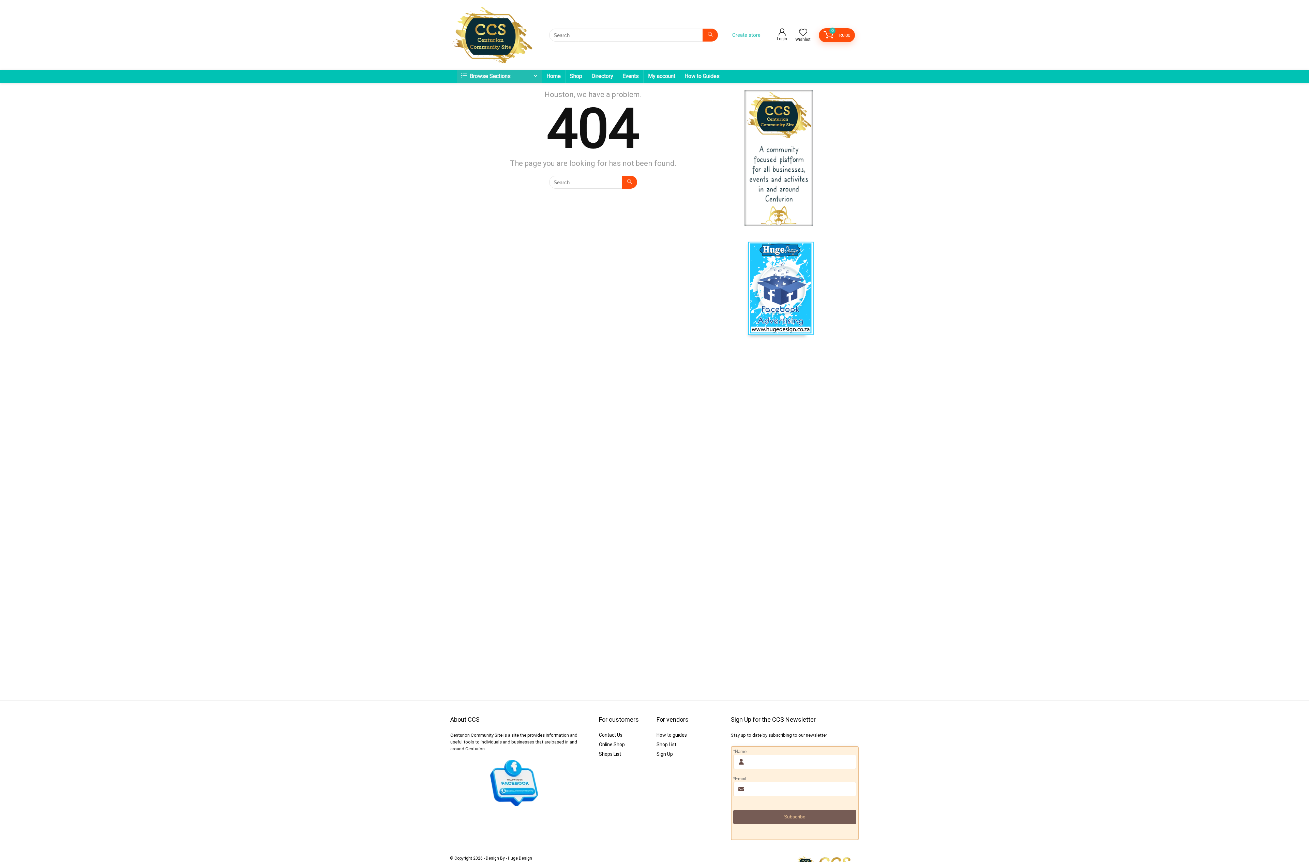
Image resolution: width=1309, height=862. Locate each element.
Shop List (666, 744)
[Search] (710, 35)
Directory (602, 76)
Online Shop (612, 744)
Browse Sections (489, 76)
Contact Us (610, 735)
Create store (746, 35)
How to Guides (702, 76)
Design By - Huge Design (509, 858)
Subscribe (795, 816)
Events (630, 76)
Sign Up (665, 754)
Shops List (610, 754)
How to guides (672, 735)
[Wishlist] (803, 33)
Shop (576, 76)
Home (553, 76)
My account (661, 76)
